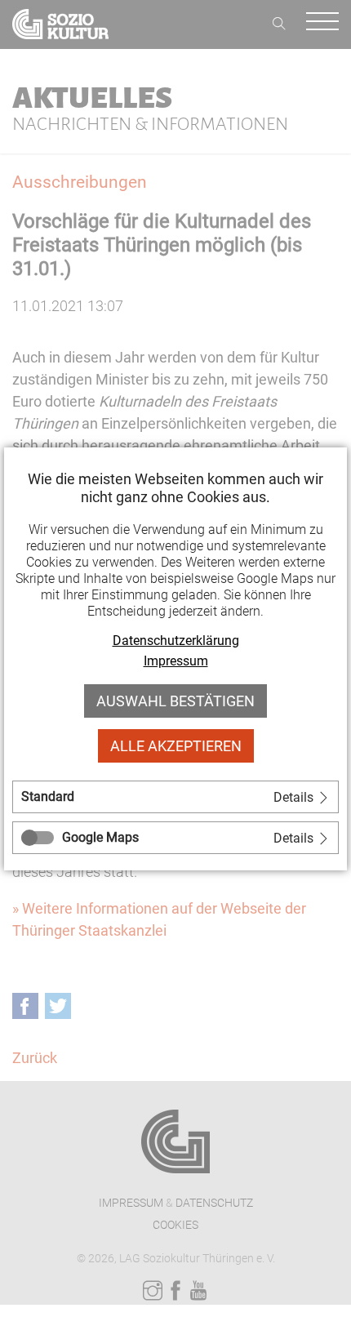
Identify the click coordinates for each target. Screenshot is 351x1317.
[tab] (175, 797)
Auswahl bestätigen (175, 701)
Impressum (176, 661)
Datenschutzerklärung (176, 640)
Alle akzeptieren (176, 745)
